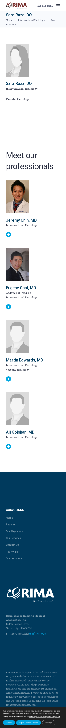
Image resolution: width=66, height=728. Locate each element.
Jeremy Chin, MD (21, 220)
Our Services (13, 538)
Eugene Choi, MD (21, 288)
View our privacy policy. (48, 716)
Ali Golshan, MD (20, 432)
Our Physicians (15, 531)
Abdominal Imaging (18, 292)
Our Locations (14, 558)
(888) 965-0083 (38, 633)
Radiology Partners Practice (33, 676)
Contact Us (12, 544)
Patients (11, 524)
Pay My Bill (12, 551)
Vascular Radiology (18, 99)
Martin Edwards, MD (24, 360)
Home (9, 517)
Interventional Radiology (22, 88)
